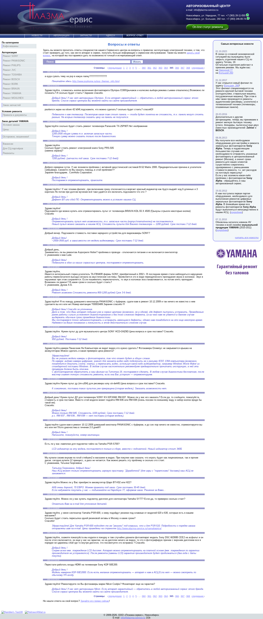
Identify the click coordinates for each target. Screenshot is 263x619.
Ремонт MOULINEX (13, 98)
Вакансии (8, 143)
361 (149, 68)
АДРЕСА (110, 35)
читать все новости (247, 237)
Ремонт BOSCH (11, 79)
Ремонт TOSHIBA (12, 74)
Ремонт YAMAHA (12, 93)
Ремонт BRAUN (11, 88)
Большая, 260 (231, 85)
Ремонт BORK (10, 84)
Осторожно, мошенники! (16, 136)
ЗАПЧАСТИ (86, 35)
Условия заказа (11, 124)
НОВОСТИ (37, 35)
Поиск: (50, 61)
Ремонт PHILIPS (12, 65)
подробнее (236, 212)
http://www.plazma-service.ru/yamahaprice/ (139, 528)
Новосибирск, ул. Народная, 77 (203, 15)
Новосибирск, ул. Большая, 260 (203, 19)
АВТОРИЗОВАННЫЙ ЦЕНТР (208, 6)
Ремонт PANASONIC (14, 60)
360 (144, 68)
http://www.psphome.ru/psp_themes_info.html (96, 81)
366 (177, 68)
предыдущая (115, 68)
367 (182, 68)
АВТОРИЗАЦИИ (61, 35)
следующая (198, 68)
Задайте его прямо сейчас (95, 601)
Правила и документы (15, 115)
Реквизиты (8, 153)
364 (166, 68)
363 (160, 68)
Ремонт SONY (10, 56)
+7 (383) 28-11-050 (235, 15)
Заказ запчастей (12, 105)
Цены (6, 129)
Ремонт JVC (9, 70)
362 (155, 68)
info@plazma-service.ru (206, 10)
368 (188, 68)
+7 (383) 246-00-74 (236, 19)
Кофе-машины (10, 46)
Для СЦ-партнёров (13, 148)
